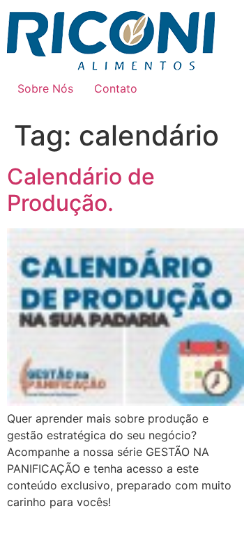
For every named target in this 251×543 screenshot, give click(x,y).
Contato (115, 88)
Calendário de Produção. (81, 190)
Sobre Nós (45, 88)
